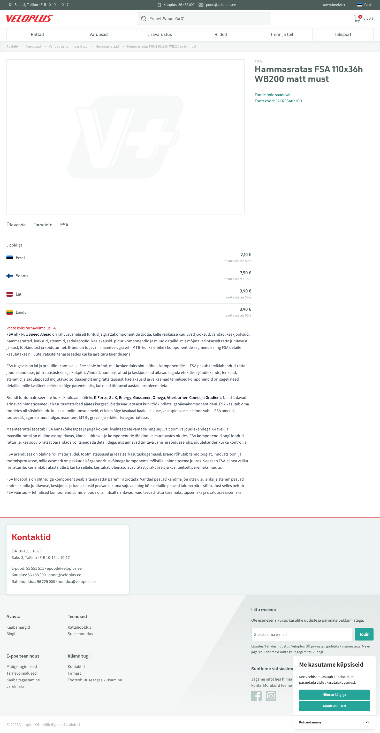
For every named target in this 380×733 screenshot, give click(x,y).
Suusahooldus (80, 634)
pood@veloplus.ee (221, 4)
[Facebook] (256, 696)
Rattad (37, 34)
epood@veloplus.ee (64, 568)
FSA (258, 61)
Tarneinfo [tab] (43, 225)
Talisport (343, 34)
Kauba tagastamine (23, 680)
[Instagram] (271, 696)
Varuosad (98, 34)
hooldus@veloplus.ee (77, 581)
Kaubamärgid (18, 627)
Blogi (10, 634)
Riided (221, 34)
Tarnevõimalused (21, 673)
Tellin (364, 634)
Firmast (74, 673)
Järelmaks (15, 686)
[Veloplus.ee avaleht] (29, 18)
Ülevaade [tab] (16, 225)
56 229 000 (46, 581)
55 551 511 (35, 568)
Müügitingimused (21, 666)
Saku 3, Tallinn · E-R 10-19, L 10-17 (41, 4)
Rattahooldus (334, 5)
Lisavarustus (159, 34)
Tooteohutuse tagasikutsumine (95, 680)
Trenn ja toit (281, 34)
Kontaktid (76, 666)
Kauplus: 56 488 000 (178, 4)
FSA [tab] (64, 225)
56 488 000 (37, 575)
